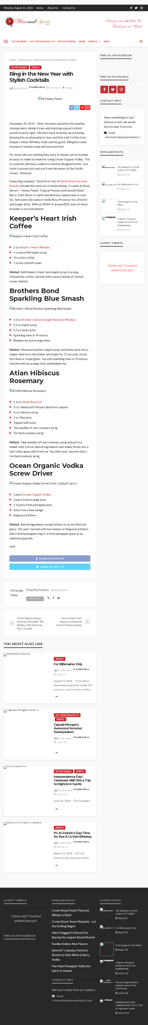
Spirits (92, 41)
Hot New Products (42, 41)
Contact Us (69, 7)
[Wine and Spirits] (28, 21)
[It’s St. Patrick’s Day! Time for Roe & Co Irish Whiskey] (22, 823)
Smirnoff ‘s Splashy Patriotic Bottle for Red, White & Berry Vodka (71, 955)
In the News (19, 41)
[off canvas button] (6, 41)
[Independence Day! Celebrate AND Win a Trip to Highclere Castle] (15, 767)
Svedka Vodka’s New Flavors (70, 943)
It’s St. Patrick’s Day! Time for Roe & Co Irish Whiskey (73, 834)
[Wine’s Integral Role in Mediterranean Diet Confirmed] (107, 981)
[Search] (141, 41)
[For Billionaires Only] (17, 654)
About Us (53, 7)
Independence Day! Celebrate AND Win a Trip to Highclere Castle (72, 780)
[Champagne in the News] (110, 205)
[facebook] (131, 8)
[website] (48, 598)
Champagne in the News (127, 203)
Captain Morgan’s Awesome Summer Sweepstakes (68, 728)
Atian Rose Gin (32, 402)
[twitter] (136, 8)
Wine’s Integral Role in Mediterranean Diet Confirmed (126, 985)
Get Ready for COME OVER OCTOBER (128, 169)
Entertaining (67, 41)
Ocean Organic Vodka (37, 494)
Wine (82, 41)
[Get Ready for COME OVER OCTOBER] (108, 166)
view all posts (35, 599)
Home (39, 7)
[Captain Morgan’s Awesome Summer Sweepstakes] (21, 711)
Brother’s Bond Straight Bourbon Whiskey (49, 319)
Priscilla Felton (37, 87)
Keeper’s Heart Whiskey (34, 247)
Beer (106, 41)
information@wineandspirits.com (124, 137)
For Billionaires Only (68, 664)
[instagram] (141, 8)
